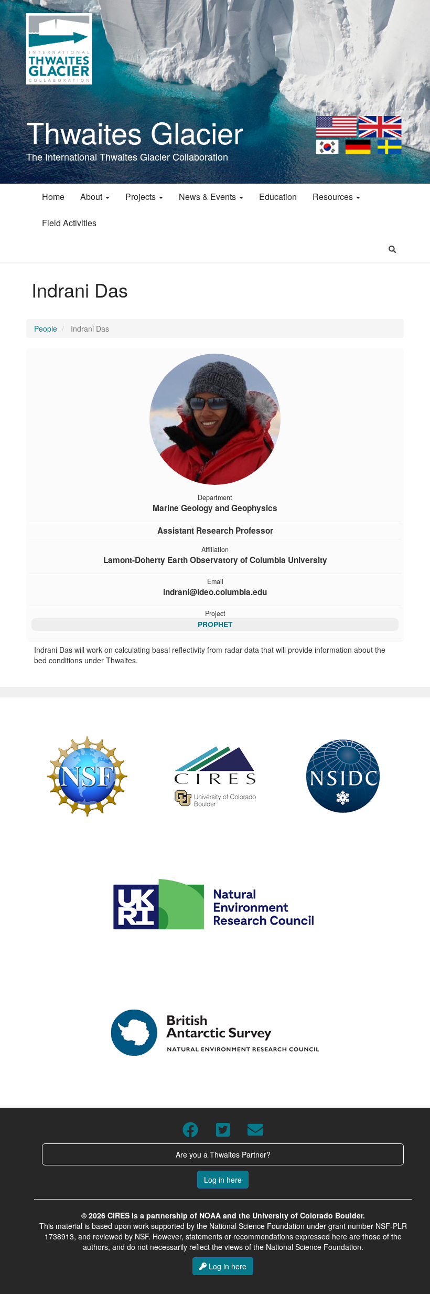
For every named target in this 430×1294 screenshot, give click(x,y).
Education (278, 196)
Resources (334, 196)
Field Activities (69, 223)
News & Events (208, 196)
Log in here (223, 1179)
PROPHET (215, 624)
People (45, 328)
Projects (141, 196)
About (92, 196)
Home (53, 196)
